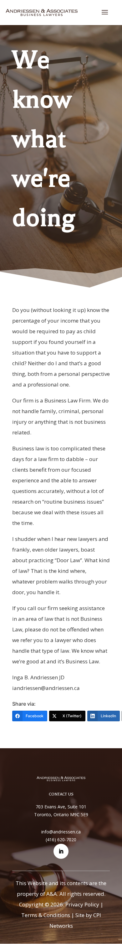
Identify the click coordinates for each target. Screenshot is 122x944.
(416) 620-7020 (61, 840)
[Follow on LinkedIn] (61, 851)
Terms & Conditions (45, 915)
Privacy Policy (82, 904)
